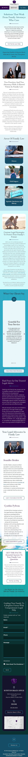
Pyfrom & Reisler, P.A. (13, 750)
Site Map (11, 754)
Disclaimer (7, 660)
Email (6, 627)
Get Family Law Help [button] (14, 44)
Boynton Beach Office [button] (14, 712)
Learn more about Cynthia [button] (14, 541)
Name (5, 620)
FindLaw (20, 755)
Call (24, 7)
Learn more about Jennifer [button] (14, 498)
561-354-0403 (21, 418)
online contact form (18, 420)
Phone (6, 635)
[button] (4, 7)
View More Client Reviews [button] (14, 371)
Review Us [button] (14, 745)
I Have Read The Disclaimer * (15, 664)
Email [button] (15, 7)
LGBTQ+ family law (8, 271)
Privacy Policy (17, 754)
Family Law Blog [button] (14, 581)
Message (6, 642)
